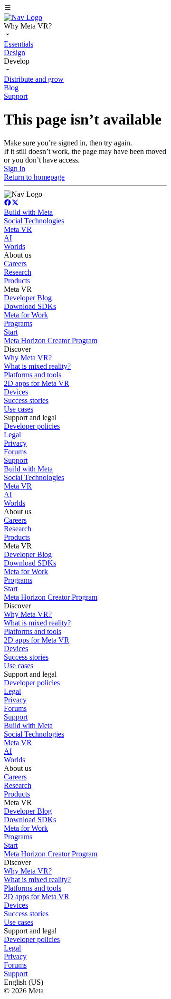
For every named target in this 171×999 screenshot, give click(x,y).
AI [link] (8, 238)
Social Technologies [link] (34, 221)
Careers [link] (15, 263)
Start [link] (11, 332)
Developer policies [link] (32, 426)
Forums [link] (15, 452)
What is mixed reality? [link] (37, 366)
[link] (23, 17)
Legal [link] (12, 435)
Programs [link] (18, 323)
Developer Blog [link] (28, 298)
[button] (85, 8)
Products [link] (17, 281)
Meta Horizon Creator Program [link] (50, 340)
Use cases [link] (18, 409)
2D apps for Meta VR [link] (36, 383)
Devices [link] (16, 392)
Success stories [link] (26, 400)
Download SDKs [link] (30, 306)
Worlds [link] (14, 246)
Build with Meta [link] (28, 212)
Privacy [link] (15, 443)
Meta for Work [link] (26, 315)
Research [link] (17, 272)
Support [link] (16, 460)
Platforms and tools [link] (32, 375)
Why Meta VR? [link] (28, 358)
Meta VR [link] (18, 229)
